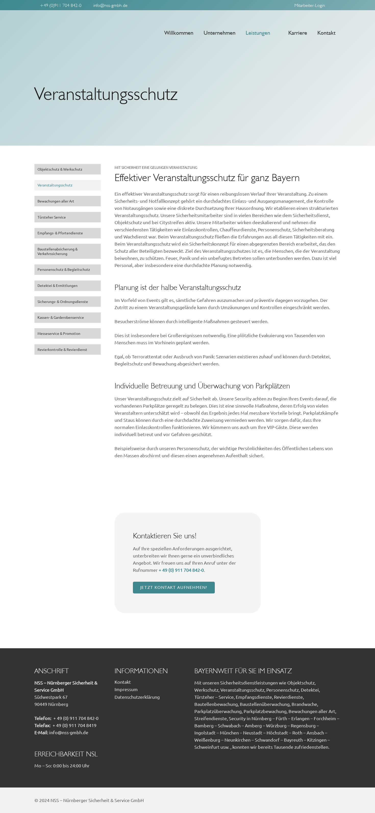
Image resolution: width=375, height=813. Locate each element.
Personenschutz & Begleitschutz (64, 270)
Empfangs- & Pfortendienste (60, 233)
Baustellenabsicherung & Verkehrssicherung (58, 251)
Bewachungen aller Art (56, 201)
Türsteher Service (52, 217)
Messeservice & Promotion (59, 334)
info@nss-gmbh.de (68, 732)
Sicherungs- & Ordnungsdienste (63, 302)
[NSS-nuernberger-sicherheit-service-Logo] (76, 32)
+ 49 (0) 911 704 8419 (74, 725)
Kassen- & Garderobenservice (61, 318)
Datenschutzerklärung (137, 697)
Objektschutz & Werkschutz (60, 169)
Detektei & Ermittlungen (58, 286)
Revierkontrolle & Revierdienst (62, 350)
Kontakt (123, 681)
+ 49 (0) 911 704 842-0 (181, 570)
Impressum (126, 689)
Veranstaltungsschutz (55, 185)
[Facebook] (336, 5)
